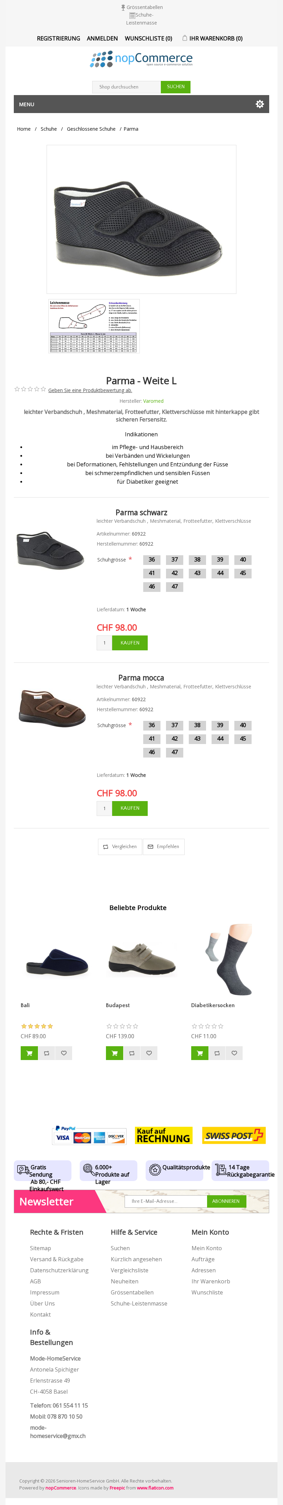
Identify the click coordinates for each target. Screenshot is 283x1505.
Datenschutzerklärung (59, 1270)
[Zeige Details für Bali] (56, 959)
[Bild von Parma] (94, 326)
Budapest (118, 1005)
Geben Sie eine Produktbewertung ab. (90, 390)
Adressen (204, 1270)
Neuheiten (124, 1281)
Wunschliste (207, 1292)
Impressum (44, 1292)
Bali (25, 1005)
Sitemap (40, 1248)
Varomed (153, 401)
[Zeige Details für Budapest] (141, 959)
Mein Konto (207, 1248)
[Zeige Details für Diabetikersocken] (227, 959)
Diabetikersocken (213, 1005)
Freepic (117, 1488)
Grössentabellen (145, 7)
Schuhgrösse (111, 559)
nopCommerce (61, 1488)
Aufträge (203, 1259)
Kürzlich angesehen (136, 1259)
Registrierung (58, 38)
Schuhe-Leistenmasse (139, 1303)
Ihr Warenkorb (211, 1281)
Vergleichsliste (129, 1270)
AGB (35, 1281)
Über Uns (42, 1303)
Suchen (120, 1248)
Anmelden (102, 38)
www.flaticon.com (155, 1488)
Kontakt (40, 1314)
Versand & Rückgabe (57, 1259)
